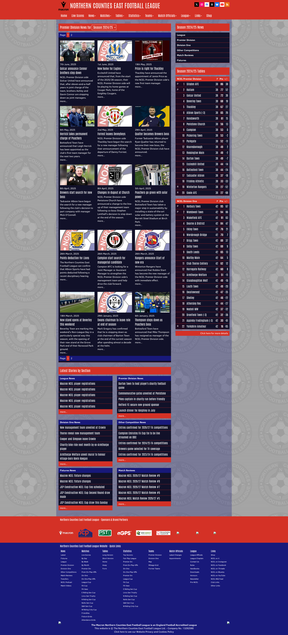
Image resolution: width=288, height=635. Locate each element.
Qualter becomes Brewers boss (152, 134)
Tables (119, 15)
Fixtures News (68, 470)
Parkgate (191, 141)
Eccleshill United (195, 164)
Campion (191, 130)
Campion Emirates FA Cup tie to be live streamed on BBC (139, 435)
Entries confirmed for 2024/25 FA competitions (143, 443)
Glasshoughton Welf (197, 280)
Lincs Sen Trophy (88, 596)
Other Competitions (188, 50)
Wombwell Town (195, 212)
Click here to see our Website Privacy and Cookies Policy (144, 631)
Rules (192, 565)
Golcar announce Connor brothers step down (73, 70)
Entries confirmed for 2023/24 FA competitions (143, 454)
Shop (209, 15)
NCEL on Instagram (219, 561)
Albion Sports (194, 113)
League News (67, 378)
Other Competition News (132, 422)
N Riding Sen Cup (89, 599)
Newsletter (194, 579)
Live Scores (78, 15)
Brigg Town (192, 240)
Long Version (107, 555)
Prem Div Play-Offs (89, 572)
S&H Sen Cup (87, 606)
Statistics (134, 15)
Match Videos (66, 585)
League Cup (86, 582)
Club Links (215, 582)
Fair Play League (129, 558)
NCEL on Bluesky (217, 572)
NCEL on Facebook (218, 565)
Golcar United (194, 95)
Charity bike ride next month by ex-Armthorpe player (84, 447)
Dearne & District (196, 223)
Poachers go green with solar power (151, 194)
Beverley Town (194, 101)
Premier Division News (130, 378)
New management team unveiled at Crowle (83, 427)
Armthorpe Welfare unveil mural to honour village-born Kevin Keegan (82, 456)
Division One (184, 45)
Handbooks (194, 568)
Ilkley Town (192, 229)
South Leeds (193, 252)
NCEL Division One (187, 201)
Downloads (194, 572)
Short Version (108, 558)
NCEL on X (215, 558)
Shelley (190, 298)
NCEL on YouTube (218, 575)
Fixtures (181, 60)
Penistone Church (196, 124)
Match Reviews (126, 470)
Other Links (215, 585)
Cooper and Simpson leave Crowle (78, 439)
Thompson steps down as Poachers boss (148, 322)
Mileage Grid (153, 565)
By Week (85, 561)
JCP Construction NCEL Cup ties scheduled (82, 487)
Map (150, 561)
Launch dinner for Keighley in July (136, 410)
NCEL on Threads (218, 568)
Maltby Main (193, 258)
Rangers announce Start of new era (150, 260)
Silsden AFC (193, 84)
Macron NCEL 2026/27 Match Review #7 (139, 487)
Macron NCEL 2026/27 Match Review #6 (139, 493)
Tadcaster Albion (195, 175)
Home (64, 15)
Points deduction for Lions (74, 258)
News (91, 15)
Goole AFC (192, 193)
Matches (105, 15)
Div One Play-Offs (88, 579)
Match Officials (166, 15)
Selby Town (192, 246)
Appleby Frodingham (197, 320)
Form (104, 568)
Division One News (70, 422)
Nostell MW (192, 309)
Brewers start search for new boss (76, 194)
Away (104, 565)
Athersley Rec (194, 303)
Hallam (190, 90)
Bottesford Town (195, 170)
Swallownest (193, 292)
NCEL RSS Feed (217, 579)
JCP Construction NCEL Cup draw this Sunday (84, 502)
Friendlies (86, 613)
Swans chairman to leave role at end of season (114, 322)
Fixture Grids (87, 616)
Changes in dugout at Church (113, 192)
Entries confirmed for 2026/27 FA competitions (143, 427)
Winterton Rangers (196, 187)
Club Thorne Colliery (197, 263)
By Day (84, 558)
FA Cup (84, 585)
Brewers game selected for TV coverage (139, 449)
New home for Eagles (109, 68)
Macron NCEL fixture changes (75, 475)
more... (63, 101)
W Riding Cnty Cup (89, 609)
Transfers (64, 579)
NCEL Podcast (66, 582)
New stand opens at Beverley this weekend (76, 322)
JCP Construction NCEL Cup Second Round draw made (85, 495)
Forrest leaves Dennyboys (111, 134)
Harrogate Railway (196, 269)
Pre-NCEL (194, 582)
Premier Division (186, 40)
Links (197, 15)
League (185, 15)
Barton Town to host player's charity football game (142, 385)
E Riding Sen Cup (88, 592)
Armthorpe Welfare (197, 275)
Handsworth (193, 118)
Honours (193, 575)
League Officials (196, 555)
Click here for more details (214, 333)
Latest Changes (175, 555)
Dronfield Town (194, 315)
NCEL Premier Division (189, 78)
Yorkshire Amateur (196, 326)
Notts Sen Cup (87, 603)
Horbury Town (194, 206)
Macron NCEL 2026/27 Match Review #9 (139, 475)
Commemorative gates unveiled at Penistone (142, 393)
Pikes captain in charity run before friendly (141, 399)
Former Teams (154, 568)
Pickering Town (194, 135)
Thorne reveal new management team (80, 433)
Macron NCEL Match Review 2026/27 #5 (139, 498)
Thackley (191, 107)
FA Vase (85, 589)
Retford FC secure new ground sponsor (138, 405)
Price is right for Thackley (149, 68)
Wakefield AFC (194, 218)
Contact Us (194, 561)
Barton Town (193, 158)
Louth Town (192, 286)
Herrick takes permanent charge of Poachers (73, 136)
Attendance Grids (89, 620)
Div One (85, 575)
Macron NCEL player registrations (77, 383)
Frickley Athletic (195, 181)
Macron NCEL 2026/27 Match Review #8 (139, 481)
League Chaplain (196, 558)
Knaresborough (194, 147)
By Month (85, 565)
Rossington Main (195, 153)
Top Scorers (128, 555)
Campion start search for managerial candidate (111, 260)
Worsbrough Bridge (197, 235)
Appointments (175, 558)
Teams (148, 15)
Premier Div (86, 568)
